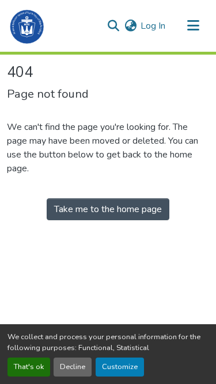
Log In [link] (153, 26)
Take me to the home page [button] (108, 209)
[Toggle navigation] (193, 26)
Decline (72, 367)
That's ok (29, 367)
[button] (27, 26)
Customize (120, 367)
